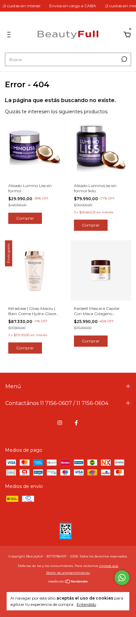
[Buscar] (123, 59)
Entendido (86, 604)
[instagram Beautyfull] (59, 422)
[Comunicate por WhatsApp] (122, 577)
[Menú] (10, 35)
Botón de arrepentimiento (68, 573)
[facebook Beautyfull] (76, 422)
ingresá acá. (109, 566)
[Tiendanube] (68, 582)
